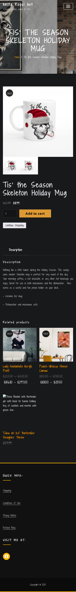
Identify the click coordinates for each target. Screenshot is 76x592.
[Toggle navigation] (68, 6)
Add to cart (35, 213)
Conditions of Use (11, 503)
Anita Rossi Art (18, 4)
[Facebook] (6, 556)
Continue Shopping (14, 225)
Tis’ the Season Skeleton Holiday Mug (42, 57)
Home (17, 57)
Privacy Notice (9, 515)
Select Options (42, 382)
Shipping (7, 490)
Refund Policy (9, 528)
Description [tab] (15, 250)
